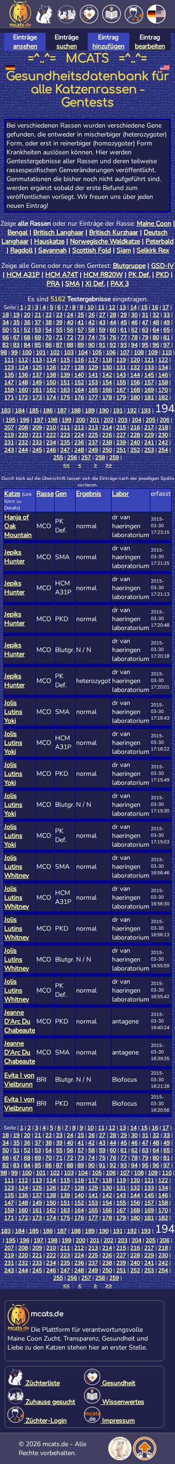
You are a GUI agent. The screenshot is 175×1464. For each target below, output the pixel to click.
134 (163, 367)
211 (65, 427)
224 (79, 435)
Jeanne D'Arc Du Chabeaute (19, 1021)
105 (97, 352)
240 (135, 442)
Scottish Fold (91, 250)
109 (153, 352)
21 (38, 315)
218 (163, 427)
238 (107, 442)
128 (79, 367)
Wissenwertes (122, 1401)
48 (156, 322)
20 (27, 315)
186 (48, 410)
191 (118, 410)
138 (51, 375)
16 (155, 307)
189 (90, 410)
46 (134, 322)
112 (23, 360)
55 (59, 330)
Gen (61, 493)
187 (62, 410)
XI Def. (95, 283)
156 (135, 382)
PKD (162, 274)
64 (156, 330)
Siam (124, 250)
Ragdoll (21, 250)
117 (93, 360)
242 (163, 442)
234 (51, 442)
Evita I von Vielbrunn (19, 1080)
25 (80, 315)
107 (125, 352)
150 (51, 382)
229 (149, 435)
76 (113, 337)
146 (163, 375)
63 (145, 330)
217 (149, 427)
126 (51, 367)
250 (107, 450)
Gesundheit (117, 1383)
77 (123, 337)
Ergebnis (88, 493)
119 (121, 360)
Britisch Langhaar (58, 232)
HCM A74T (61, 274)
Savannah (52, 250)
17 (165, 307)
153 (93, 382)
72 (70, 337)
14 (133, 307)
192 (132, 410)
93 (123, 345)
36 (27, 322)
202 (108, 420)
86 (48, 345)
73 (80, 337)
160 (23, 390)
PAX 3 (120, 283)
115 (65, 360)
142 (107, 375)
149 (37, 382)
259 (114, 457)
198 (52, 420)
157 (149, 382)
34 (5, 322)
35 (16, 322)
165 (93, 390)
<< (66, 465)
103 (69, 352)
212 (79, 427)
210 (51, 427)
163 (65, 390)
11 (101, 307)
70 (48, 337)
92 (113, 345)
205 (150, 420)
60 (113, 330)
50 (5, 330)
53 (38, 330)
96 (156, 345)
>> (108, 465)
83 (16, 345)
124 (23, 367)
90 (91, 345)
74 (91, 337)
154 (107, 382)
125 (37, 367)
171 (9, 397)
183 (6, 410)
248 (79, 450)
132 (135, 367)
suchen (66, 46)
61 (123, 330)
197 (38, 420)
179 (121, 397)
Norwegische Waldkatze (105, 241)
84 (27, 345)
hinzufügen (108, 46)
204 (136, 420)
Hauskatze (49, 241)
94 (134, 345)
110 (167, 352)
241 (149, 442)
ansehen (25, 46)
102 (55, 352)
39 (59, 322)
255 (58, 457)
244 (23, 450)
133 (149, 367)
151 (65, 382)
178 (107, 397)
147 (9, 382)
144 (135, 375)
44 (113, 322)
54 (48, 330)
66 (5, 337)
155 (121, 382)
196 (24, 420)
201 (94, 420)
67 (16, 337)
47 (145, 322)
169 (149, 390)
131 (121, 367)
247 (65, 450)
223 (65, 435)
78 (134, 337)
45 (123, 322)
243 (9, 450)
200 (80, 420)
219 (9, 435)
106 (111, 352)
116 (79, 360)
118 (107, 360)
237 (93, 442)
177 (93, 397)
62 (134, 330)
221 (37, 435)
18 (5, 315)
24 (70, 315)
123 (9, 367)
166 (107, 390)
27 (102, 315)
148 (23, 382)
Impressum (117, 1420)
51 (16, 330)
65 (166, 330)
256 (72, 457)
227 (121, 435)
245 (37, 450)
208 (23, 427)
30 (134, 315)
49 (166, 322)
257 (86, 457)
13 (122, 307)
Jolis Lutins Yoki (13, 711)
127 (65, 367)
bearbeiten (150, 46)
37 (38, 322)
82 (5, 345)
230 (163, 435)
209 (37, 427)
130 (107, 367)
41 (80, 322)
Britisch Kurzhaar (113, 232)
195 (10, 420)
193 (146, 410)
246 (51, 450)
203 (122, 420)
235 (65, 442)
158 (163, 382)
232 (23, 442)
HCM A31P (23, 274)
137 (37, 375)
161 (37, 390)
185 (34, 410)
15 (144, 307)
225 (93, 435)
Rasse (45, 493)
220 (23, 435)
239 (121, 442)
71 (59, 337)
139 (65, 375)
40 (70, 322)
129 (93, 367)
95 (145, 345)
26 (91, 315)
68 (27, 337)
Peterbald (160, 241)
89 (80, 345)
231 (9, 442)
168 (135, 390)
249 (93, 450)
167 (121, 390)
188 (76, 410)
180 (135, 397)
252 (135, 450)
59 (102, 330)
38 (48, 322)
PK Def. (139, 274)
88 (70, 345)
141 (93, 375)
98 (3, 352)
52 (27, 330)
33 (166, 315)
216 (135, 427)
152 (79, 382)
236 (79, 442)
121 (149, 360)
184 (20, 410)
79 (145, 337)
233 (37, 442)
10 (90, 307)
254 (163, 450)
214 (107, 427)
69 (38, 337)
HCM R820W (103, 274)
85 (38, 345)
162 (51, 390)
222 (51, 435)
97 (166, 345)
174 (51, 397)
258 (100, 457)
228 (135, 435)
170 (163, 390)
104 (83, 352)
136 (23, 375)
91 (102, 345)
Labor (120, 493)
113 (37, 360)
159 (9, 390)
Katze (12, 493)
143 (121, 375)
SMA (72, 283)
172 (23, 397)
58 (91, 330)
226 (107, 435)
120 (135, 360)
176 (79, 397)
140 (79, 375)
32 (156, 315)
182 (163, 397)
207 (9, 427)
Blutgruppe (129, 265)
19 (16, 315)
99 (14, 352)
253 (149, 450)
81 (166, 337)
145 (149, 375)
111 (9, 360)
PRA (53, 283)
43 (102, 322)
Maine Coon (154, 223)
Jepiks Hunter (14, 557)
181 (149, 397)
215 (121, 427)
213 (93, 427)
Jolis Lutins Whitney (16, 866)
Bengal (17, 232)
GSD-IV (162, 265)
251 (121, 450)
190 (104, 410)
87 (59, 345)
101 (41, 352)
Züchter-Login (45, 1420)
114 (51, 360)
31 (145, 315)
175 (65, 397)
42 (91, 322)
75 (102, 337)
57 (80, 330)
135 (9, 375)
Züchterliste (42, 1383)
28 (113, 315)
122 (163, 360)
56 (70, 330)
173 (37, 397)
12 (112, 307)
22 (48, 315)
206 (164, 420)
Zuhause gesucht (49, 1401)
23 (59, 315)
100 (27, 352)
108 (139, 352)
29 (123, 315)
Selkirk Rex (153, 250)
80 (156, 337)
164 (79, 390)
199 (66, 420)
